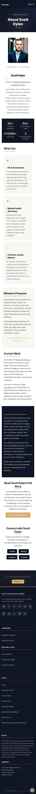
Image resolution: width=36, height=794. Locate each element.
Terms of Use (6, 717)
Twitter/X (24, 551)
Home (10, 14)
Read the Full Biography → (18, 515)
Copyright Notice (8, 706)
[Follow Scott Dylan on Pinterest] (19, 606)
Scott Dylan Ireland (8, 660)
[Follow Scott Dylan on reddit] (9, 613)
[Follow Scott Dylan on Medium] (30, 606)
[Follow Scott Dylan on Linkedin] (4, 606)
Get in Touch (17, 581)
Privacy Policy (6, 696)
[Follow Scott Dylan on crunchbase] (14, 613)
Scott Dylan (5, 5)
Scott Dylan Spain (8, 665)
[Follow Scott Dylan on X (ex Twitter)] (14, 606)
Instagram (11, 557)
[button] (31, 4)
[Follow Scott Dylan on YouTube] (19, 613)
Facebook (24, 557)
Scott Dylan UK (7, 654)
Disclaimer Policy (8, 690)
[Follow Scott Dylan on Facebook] (9, 606)
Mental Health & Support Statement (14, 723)
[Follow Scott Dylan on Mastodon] (4, 613)
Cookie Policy (6, 701)
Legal (3, 685)
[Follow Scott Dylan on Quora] (25, 613)
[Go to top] (32, 790)
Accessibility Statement (10, 712)
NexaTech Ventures (8, 635)
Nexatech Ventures (21, 82)
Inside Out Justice (18, 85)
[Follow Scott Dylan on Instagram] (25, 606)
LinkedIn (12, 551)
